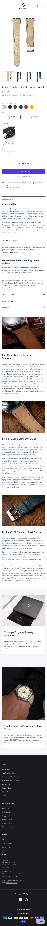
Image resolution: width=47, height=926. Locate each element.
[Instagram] (26, 899)
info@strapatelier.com (14, 880)
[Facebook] (20, 899)
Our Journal (6, 812)
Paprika (26, 107)
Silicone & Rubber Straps (11, 780)
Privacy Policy (7, 823)
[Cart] (43, 6)
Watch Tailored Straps (9, 792)
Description (7, 200)
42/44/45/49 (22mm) (32, 117)
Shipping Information (9, 816)
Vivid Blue (21, 107)
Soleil (32, 107)
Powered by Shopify (23, 913)
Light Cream (4, 107)
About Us (5, 808)
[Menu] (3, 6)
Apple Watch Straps (9, 773)
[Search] (38, 6)
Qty (3, 150)
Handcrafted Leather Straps (11, 777)
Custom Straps (7, 788)
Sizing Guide (7, 301)
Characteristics (9, 294)
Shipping (15, 95)
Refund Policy (7, 819)
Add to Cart (23, 164)
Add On (6, 124)
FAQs (4, 840)
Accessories (6, 784)
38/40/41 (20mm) (11, 117)
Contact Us (6, 847)
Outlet (4, 795)
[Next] (44, 76)
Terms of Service (8, 827)
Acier (15, 107)
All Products (6, 769)
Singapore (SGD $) (22, 894)
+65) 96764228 (11, 882)
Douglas (10, 107)
